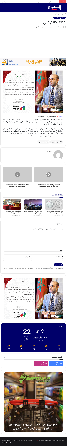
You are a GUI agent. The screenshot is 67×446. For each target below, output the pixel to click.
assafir (61, 27)
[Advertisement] (33, 43)
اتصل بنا (4, 440)
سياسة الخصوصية (23, 440)
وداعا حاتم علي (43, 142)
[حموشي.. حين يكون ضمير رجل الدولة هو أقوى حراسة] (12, 204)
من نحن (15, 440)
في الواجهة (57, 17)
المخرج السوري (56, 142)
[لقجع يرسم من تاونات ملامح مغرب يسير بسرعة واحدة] (33, 204)
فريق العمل (9, 440)
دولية (58, 14)
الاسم (61, 250)
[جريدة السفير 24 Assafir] (54, 7)
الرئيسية (62, 14)
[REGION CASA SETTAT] (33, 91)
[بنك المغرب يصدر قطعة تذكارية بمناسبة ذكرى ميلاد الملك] (54, 204)
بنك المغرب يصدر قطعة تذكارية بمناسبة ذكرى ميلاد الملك (55, 212)
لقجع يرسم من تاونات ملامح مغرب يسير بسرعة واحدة (33, 212)
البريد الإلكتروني (59, 256)
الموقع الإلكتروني (28, 256)
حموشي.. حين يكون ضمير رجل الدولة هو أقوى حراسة (45, 1)
